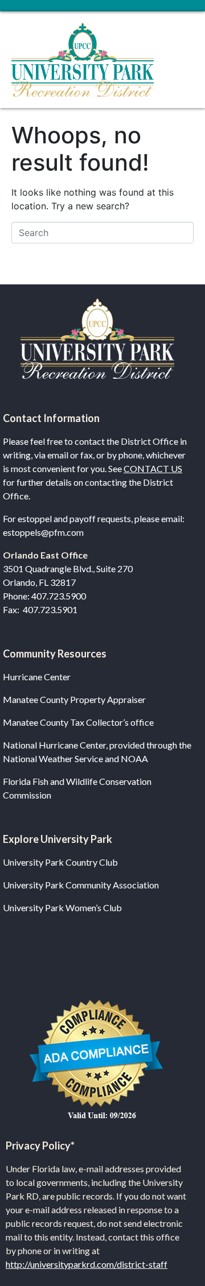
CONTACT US (153, 468)
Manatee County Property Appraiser (74, 699)
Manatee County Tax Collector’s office (78, 722)
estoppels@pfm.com (43, 532)
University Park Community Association (81, 884)
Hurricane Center (37, 676)
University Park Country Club (60, 862)
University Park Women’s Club (62, 907)
